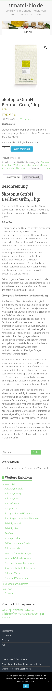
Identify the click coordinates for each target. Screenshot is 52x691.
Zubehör (8, 593)
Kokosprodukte (12, 548)
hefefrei (29, 610)
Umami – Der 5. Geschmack (14, 659)
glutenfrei (16, 610)
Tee (28, 168)
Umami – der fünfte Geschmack (16, 669)
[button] (45, 47)
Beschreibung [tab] (12, 177)
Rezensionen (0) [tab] (32, 177)
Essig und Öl (10, 508)
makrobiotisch (26, 614)
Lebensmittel (32, 165)
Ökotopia (21, 168)
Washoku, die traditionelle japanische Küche (21, 664)
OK (26, 686)
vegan (46, 168)
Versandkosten (27, 119)
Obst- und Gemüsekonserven (19, 563)
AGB (4, 645)
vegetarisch (6, 617)
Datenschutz (7, 631)
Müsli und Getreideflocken (17, 558)
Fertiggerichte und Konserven (19, 513)
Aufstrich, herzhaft (13, 488)
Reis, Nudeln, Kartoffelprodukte (20, 568)
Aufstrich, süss (11, 498)
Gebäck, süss (11, 528)
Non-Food (7, 589)
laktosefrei (9, 614)
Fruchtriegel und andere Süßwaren (21, 518)
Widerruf (5, 640)
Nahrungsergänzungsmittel (15, 584)
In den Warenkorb (21, 149)
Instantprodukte (12, 538)
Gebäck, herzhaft (13, 523)
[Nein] (48, 681)
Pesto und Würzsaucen (16, 578)
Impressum (7, 635)
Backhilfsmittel (11, 503)
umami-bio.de (26, 5)
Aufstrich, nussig (12, 493)
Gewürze (8, 533)
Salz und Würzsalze (14, 573)
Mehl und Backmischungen (17, 553)
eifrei (5, 610)
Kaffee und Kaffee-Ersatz (17, 543)
